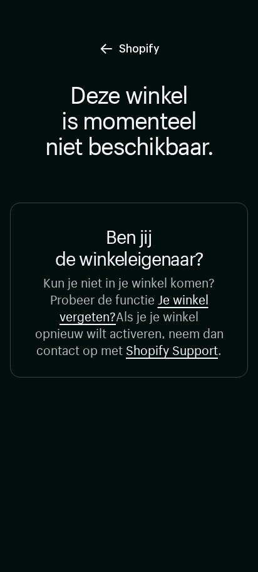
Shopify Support (172, 348)
